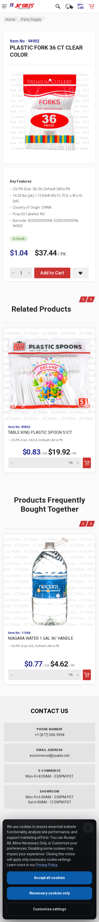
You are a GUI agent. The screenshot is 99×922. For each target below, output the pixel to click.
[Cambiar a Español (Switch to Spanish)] (80, 6)
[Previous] (83, 299)
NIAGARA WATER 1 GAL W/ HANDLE (40, 638)
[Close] (88, 828)
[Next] (90, 299)
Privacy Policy (46, 865)
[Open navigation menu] (4, 6)
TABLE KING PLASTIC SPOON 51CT (40, 432)
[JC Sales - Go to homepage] (22, 6)
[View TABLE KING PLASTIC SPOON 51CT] (49, 374)
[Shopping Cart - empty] (91, 6)
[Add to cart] (87, 463)
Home (10, 19)
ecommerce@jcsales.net (50, 756)
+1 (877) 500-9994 (49, 735)
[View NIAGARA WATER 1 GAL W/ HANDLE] (49, 580)
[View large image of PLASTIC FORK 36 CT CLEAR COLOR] (49, 110)
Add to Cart (52, 272)
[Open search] (57, 6)
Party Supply (31, 19)
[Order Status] (69, 6)
